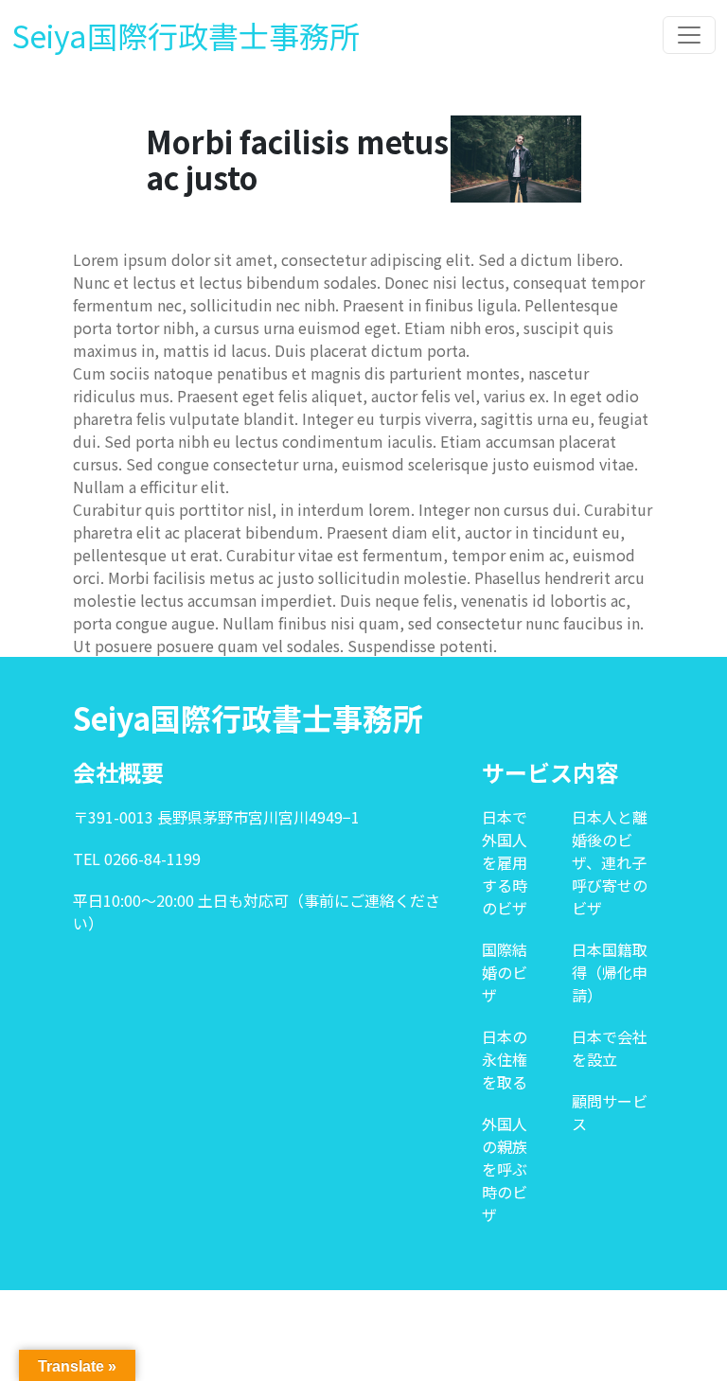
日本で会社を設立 (609, 1048)
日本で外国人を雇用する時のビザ (504, 862)
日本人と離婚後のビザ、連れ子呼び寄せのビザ (609, 862)
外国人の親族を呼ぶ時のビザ (504, 1169)
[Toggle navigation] (689, 35)
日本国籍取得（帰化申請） (609, 972)
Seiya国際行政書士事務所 (185, 35)
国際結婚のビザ (504, 972)
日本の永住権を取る (504, 1059)
